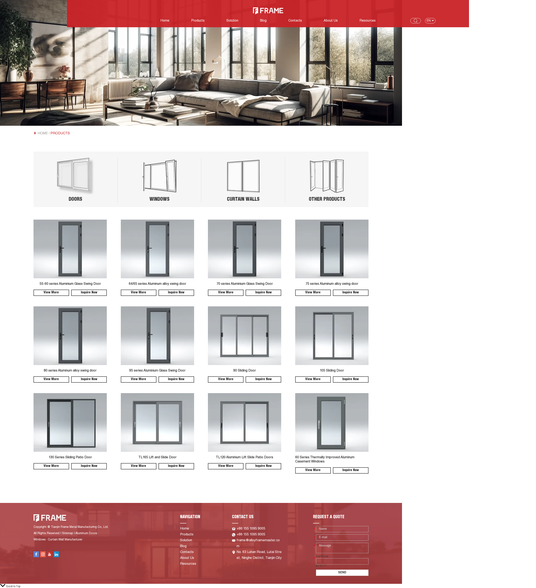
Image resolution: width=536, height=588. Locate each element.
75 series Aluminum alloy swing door (331, 284)
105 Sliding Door (332, 371)
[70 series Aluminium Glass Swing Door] (244, 249)
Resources (367, 21)
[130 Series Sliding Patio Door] (70, 422)
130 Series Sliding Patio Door (70, 457)
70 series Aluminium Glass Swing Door (244, 284)
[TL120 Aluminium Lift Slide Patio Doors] (244, 422)
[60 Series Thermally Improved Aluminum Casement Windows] (331, 422)
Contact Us (243, 517)
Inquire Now (89, 292)
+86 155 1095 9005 (251, 534)
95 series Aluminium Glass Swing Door (157, 371)
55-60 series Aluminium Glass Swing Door (70, 284)
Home (164, 21)
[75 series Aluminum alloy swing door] (331, 249)
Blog (263, 21)
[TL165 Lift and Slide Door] (157, 422)
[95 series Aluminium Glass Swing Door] (157, 335)
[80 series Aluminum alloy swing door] (70, 335)
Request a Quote (328, 517)
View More (51, 292)
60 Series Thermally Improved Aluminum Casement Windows (324, 460)
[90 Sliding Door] (244, 335)
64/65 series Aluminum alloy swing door (157, 284)
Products (198, 21)
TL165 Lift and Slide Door (157, 457)
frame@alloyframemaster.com (258, 543)
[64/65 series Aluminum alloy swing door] (157, 249)
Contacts (295, 21)
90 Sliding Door (244, 371)
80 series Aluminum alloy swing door (70, 371)
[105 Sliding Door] (331, 335)
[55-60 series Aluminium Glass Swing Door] (70, 249)
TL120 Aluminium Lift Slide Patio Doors (244, 457)
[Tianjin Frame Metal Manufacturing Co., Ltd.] (268, 10)
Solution (232, 21)
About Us (331, 21)
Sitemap (67, 533)
